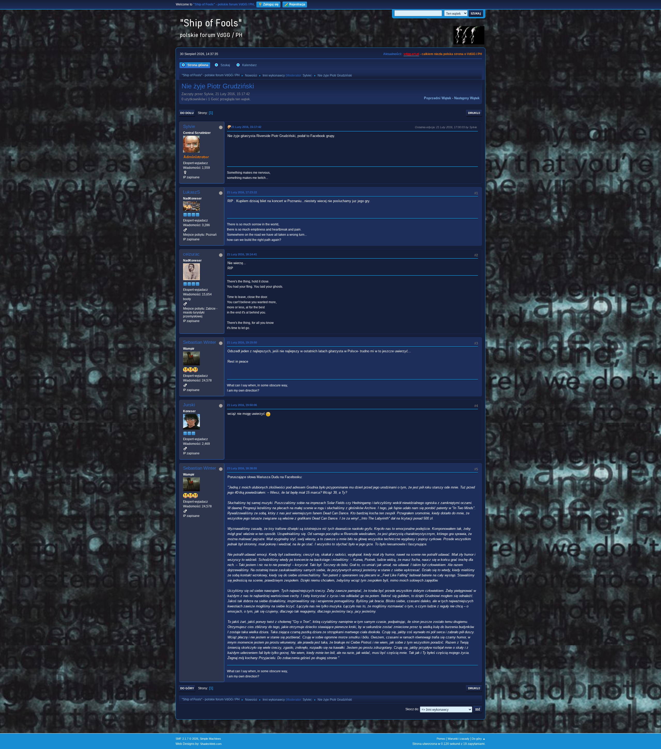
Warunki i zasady (458, 738)
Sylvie (307, 75)
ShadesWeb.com (211, 743)
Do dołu (187, 112)
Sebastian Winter (199, 342)
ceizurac (191, 254)
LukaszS (191, 192)
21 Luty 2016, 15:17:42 (246, 126)
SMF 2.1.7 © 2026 (187, 738)
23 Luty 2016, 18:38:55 (242, 468)
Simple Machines (210, 738)
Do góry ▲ (478, 738)
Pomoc (441, 738)
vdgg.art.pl (411, 54)
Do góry (187, 688)
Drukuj (474, 112)
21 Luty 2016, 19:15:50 (242, 342)
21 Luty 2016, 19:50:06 (242, 405)
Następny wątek (466, 98)
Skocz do (411, 709)
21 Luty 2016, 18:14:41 (242, 254)
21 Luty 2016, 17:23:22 (242, 192)
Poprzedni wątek (437, 98)
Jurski (189, 404)
